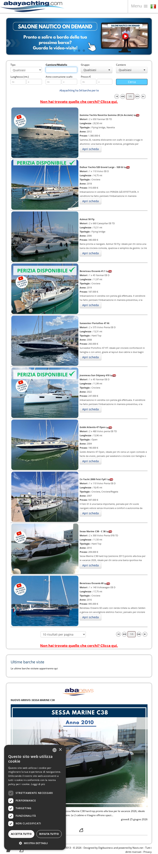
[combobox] (54, 750)
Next (145, 36)
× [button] (60, 749)
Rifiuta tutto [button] (49, 834)
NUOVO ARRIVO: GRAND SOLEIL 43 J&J (34, 700)
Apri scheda (90, 149)
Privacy (147, 852)
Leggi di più (38, 784)
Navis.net (137, 847)
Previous (12, 36)
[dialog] (35, 797)
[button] (35, 843)
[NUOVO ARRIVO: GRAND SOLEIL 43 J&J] (79, 755)
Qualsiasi (90, 70)
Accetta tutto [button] (21, 834)
